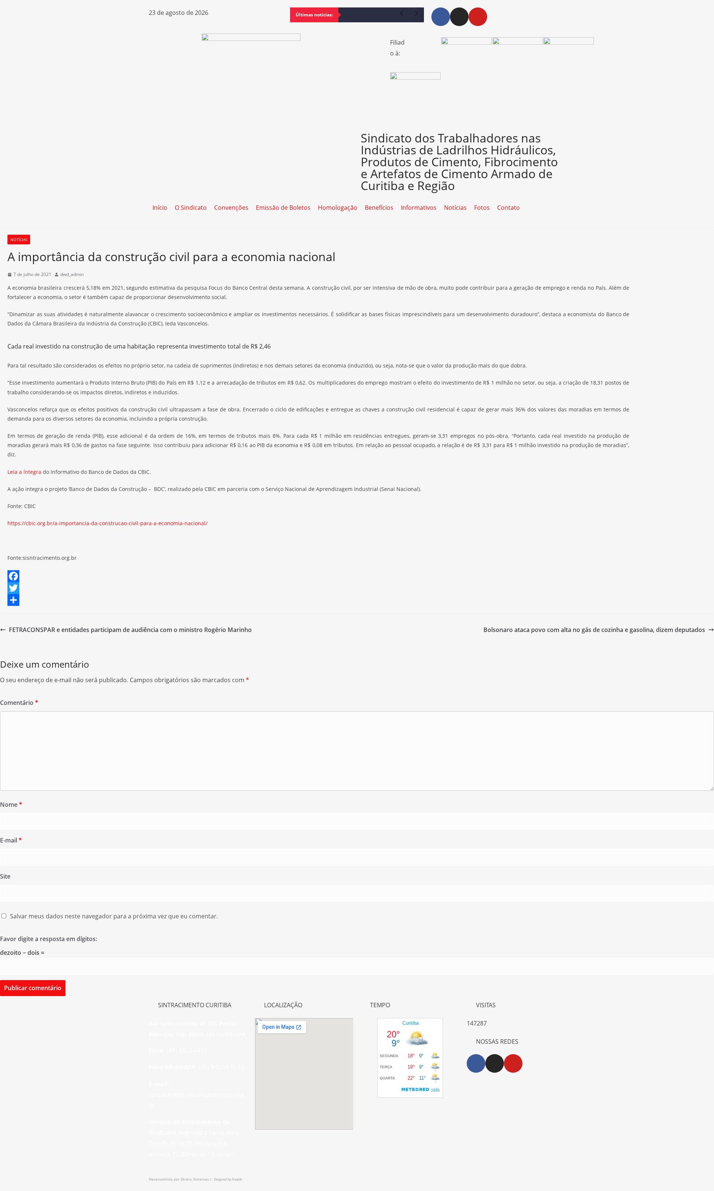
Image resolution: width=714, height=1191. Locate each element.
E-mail (11, 840)
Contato (508, 207)
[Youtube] (478, 16)
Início (159, 207)
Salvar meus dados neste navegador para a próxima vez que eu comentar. (114, 916)
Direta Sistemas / (197, 1179)
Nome (11, 804)
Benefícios (379, 207)
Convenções (231, 207)
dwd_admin (72, 274)
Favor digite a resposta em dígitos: (48, 939)
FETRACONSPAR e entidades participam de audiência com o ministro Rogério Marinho (130, 630)
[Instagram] (459, 16)
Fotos (482, 207)
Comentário (19, 703)
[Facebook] (440, 16)
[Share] (357, 600)
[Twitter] (357, 588)
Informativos (419, 207)
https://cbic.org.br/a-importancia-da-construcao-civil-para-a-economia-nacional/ (107, 523)
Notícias (455, 207)
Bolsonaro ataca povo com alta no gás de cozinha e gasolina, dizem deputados (594, 630)
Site (5, 876)
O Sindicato (191, 207)
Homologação (337, 207)
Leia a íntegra (24, 471)
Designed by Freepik (228, 1179)
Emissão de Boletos (283, 207)
